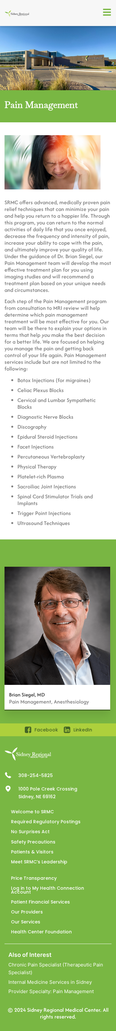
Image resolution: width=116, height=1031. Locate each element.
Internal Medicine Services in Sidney (50, 982)
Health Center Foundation (41, 932)
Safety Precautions (33, 842)
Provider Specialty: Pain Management (51, 991)
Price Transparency (34, 878)
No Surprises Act (30, 831)
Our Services (25, 922)
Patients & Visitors (32, 852)
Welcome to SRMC (32, 811)
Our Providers (27, 912)
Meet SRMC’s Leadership (39, 862)
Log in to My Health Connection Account (47, 890)
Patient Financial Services (40, 902)
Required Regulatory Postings (46, 821)
